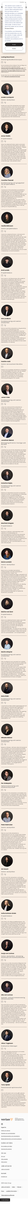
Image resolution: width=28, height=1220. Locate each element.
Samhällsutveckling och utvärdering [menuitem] (10, 1136)
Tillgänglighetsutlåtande (7, 1195)
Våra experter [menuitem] (4, 1159)
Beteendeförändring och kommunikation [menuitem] (11, 1139)
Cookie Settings (5, 1200)
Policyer (19, 1187)
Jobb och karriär (5, 1187)
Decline (14, 48)
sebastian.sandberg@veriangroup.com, (13, 71)
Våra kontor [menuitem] (4, 1162)
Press (2, 1191)
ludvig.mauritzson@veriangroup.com (12, 68)
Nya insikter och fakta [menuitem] (6, 1146)
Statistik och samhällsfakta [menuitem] (8, 1133)
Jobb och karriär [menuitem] (5, 1169)
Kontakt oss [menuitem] (4, 1176)
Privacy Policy (9, 28)
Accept (14, 44)
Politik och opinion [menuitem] (5, 1130)
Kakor (13, 1187)
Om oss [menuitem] (3, 1156)
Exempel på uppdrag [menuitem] (6, 1149)
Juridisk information (11, 1191)
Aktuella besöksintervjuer (12, 76)
